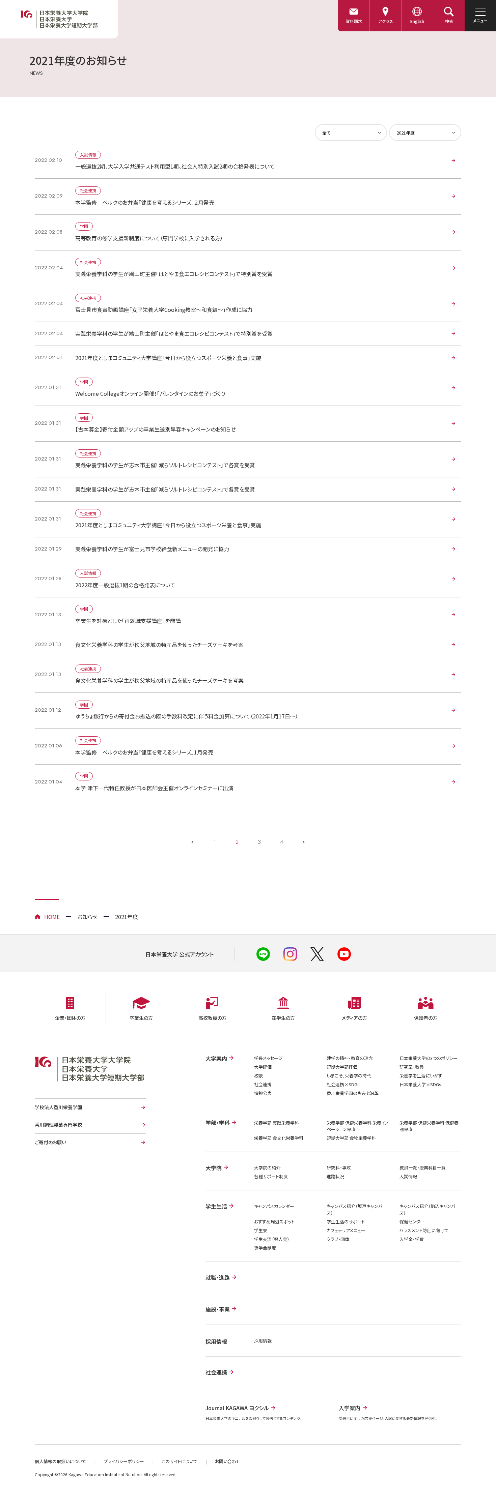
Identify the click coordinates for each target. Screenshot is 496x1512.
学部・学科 (217, 1123)
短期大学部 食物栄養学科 (351, 1138)
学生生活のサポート (346, 1221)
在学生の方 (283, 1017)
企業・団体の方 (70, 1017)
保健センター (411, 1221)
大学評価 (263, 1067)
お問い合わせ (228, 1461)
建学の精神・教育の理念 (350, 1058)
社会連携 (263, 1084)
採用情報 (263, 1340)
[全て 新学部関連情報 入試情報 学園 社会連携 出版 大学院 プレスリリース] (351, 132)
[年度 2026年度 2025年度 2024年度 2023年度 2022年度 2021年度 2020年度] (425, 132)
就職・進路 (217, 1277)
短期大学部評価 (342, 1067)
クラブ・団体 (338, 1239)
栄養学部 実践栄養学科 (276, 1123)
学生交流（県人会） (272, 1239)
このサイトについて (179, 1461)
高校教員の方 (212, 1017)
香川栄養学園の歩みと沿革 (353, 1093)
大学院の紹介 (267, 1167)
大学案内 (216, 1058)
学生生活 (216, 1206)
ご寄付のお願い (50, 1142)
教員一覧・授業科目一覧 (422, 1167)
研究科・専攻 (339, 1167)
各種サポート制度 (271, 1176)
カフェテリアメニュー (346, 1230)
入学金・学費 (411, 1239)
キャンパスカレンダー (274, 1206)
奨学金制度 (265, 1248)
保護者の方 (425, 1017)
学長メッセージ (268, 1058)
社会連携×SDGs (343, 1084)
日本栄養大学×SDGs (420, 1084)
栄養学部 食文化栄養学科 (278, 1138)
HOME (52, 917)
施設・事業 (217, 1309)
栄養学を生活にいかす (420, 1075)
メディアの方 (354, 1017)
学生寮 (260, 1230)
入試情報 (408, 1176)
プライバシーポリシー (124, 1461)
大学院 (213, 1168)
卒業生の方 (141, 1017)
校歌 (258, 1075)
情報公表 (263, 1093)
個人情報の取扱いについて (60, 1461)
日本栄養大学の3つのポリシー (428, 1058)
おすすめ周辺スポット (274, 1221)
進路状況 (335, 1176)
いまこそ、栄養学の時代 (349, 1075)
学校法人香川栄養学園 (58, 1107)
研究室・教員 (411, 1067)
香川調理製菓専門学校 (58, 1124)
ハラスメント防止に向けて (423, 1230)
